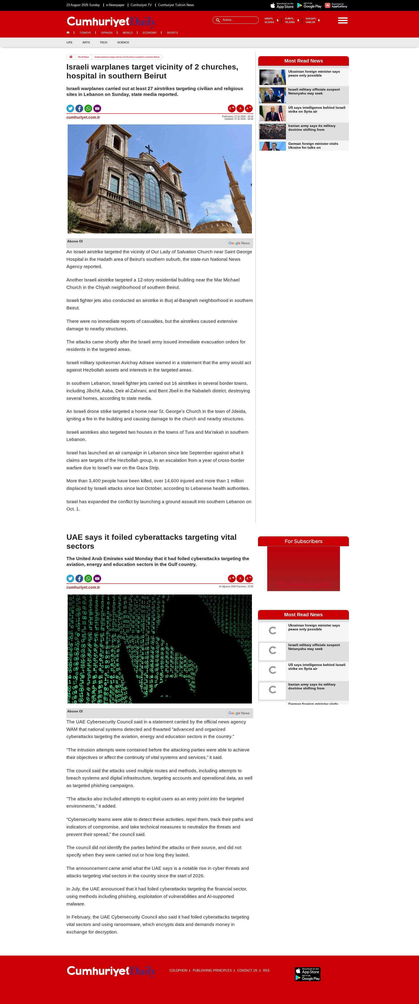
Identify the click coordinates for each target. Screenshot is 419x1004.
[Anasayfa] (111, 972)
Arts (86, 42)
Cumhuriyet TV (141, 5)
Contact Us (247, 970)
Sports (172, 32)
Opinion (107, 32)
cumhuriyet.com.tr (83, 117)
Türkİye (85, 32)
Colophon (178, 970)
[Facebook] (321, 42)
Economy (150, 32)
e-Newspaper (115, 5)
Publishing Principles (212, 970)
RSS (266, 970)
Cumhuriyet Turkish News (176, 5)
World (128, 32)
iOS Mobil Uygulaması (308, 970)
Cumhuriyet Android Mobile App (309, 5)
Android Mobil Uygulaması (308, 977)
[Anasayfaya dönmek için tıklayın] (111, 23)
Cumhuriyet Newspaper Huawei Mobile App (336, 5)
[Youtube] (345, 42)
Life (69, 42)
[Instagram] (337, 42)
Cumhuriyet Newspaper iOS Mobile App (282, 5)
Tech (103, 42)
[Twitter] (329, 42)
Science (123, 42)
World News (83, 57)
